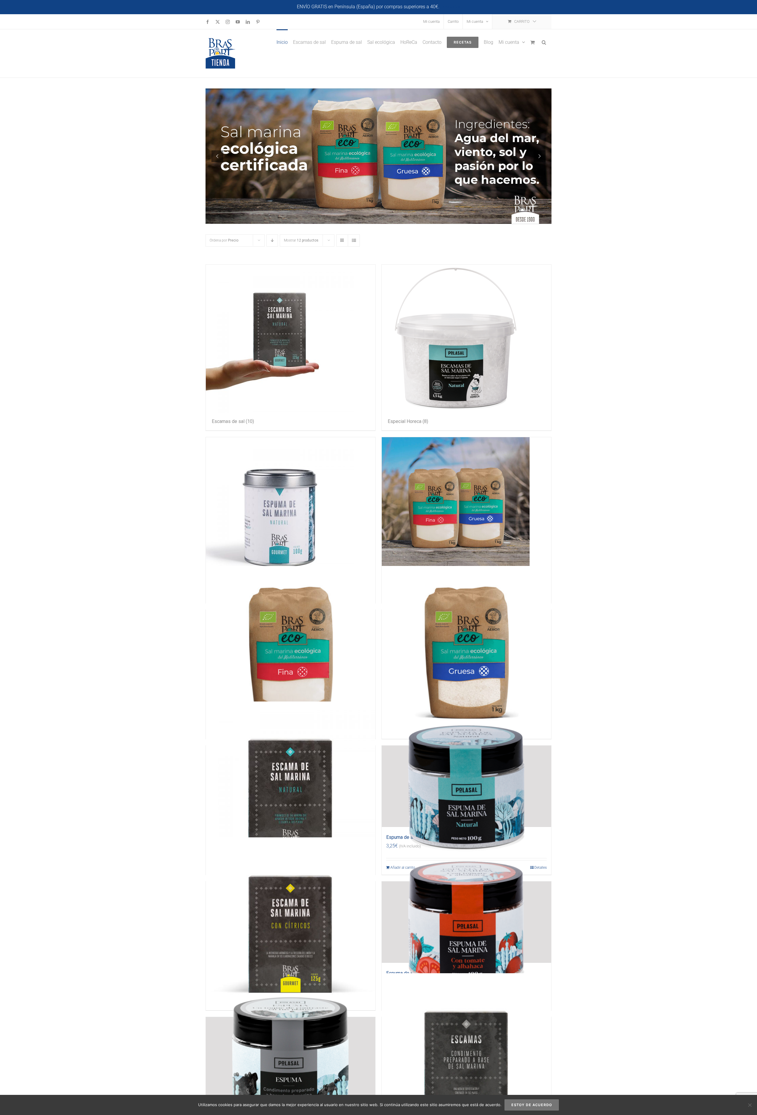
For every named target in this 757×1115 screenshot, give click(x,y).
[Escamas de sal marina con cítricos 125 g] (290, 922)
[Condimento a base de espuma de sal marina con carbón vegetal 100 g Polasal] (290, 1058)
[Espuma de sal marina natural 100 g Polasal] (466, 786)
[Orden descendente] (272, 240)
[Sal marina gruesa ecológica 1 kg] (466, 650)
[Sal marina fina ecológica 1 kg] (290, 650)
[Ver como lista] (354, 240)
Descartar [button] (450, 6)
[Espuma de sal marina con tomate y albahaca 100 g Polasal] (466, 922)
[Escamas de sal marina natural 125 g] (290, 786)
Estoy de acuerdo (531, 1105)
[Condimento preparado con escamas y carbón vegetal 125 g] (466, 1058)
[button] (544, 41)
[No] (750, 1105)
